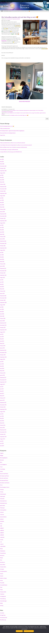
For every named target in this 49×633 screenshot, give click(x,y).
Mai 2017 (2, 391)
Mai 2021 (2, 284)
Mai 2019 (2, 338)
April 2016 (2, 420)
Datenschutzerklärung (28, 631)
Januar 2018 (2, 375)
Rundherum (2, 562)
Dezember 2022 (3, 241)
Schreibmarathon (3, 571)
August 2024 (2, 195)
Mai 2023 (2, 229)
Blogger (1, 455)
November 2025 (3, 166)
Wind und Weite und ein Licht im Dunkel (7, 147)
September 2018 (3, 357)
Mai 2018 (2, 366)
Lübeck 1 (2, 544)
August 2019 (2, 332)
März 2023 (2, 234)
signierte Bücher (43, 112)
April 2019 (2, 341)
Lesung (32, 112)
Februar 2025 (2, 184)
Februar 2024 (2, 209)
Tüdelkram (2, 594)
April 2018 (2, 368)
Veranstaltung (4, 111)
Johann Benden (26, 112)
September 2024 (3, 193)
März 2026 (2, 163)
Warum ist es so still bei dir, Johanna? (18, 142)
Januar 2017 (2, 400)
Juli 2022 (1, 252)
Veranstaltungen (10, 111)
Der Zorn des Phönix (4, 478)
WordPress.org (3, 619)
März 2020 (2, 316)
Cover (1, 466)
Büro (1, 462)
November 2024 (3, 188)
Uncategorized (3, 596)
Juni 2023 (2, 227)
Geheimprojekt (3, 494)
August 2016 (2, 411)
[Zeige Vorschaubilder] (24, 101)
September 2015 (3, 436)
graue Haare (2, 505)
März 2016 (2, 423)
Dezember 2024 (3, 186)
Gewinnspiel (2, 496)
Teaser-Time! (2, 135)
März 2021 (2, 288)
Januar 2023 (2, 238)
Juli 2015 (1, 441)
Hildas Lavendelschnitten (5, 128)
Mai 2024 (2, 202)
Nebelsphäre (2, 551)
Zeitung (1, 605)
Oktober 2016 (2, 407)
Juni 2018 (2, 363)
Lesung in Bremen (3, 151)
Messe (1, 548)
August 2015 (2, 438)
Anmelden (2, 613)
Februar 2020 (2, 318)
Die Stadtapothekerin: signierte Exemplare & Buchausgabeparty (12, 130)
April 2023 (2, 232)
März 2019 (2, 343)
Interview (2, 514)
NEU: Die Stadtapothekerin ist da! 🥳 (7, 126)
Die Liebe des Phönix (4, 480)
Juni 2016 (2, 416)
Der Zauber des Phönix (4, 475)
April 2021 (2, 286)
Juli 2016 (1, 413)
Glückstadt (21, 110)
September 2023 (3, 220)
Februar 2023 (2, 236)
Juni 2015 (2, 443)
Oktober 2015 (2, 434)
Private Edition (40, 110)
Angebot (2, 453)
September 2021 (3, 275)
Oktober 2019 (2, 327)
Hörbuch (2, 512)
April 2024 (2, 204)
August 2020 (2, 304)
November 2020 (3, 298)
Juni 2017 (2, 388)
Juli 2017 (1, 386)
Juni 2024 (2, 200)
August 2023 (2, 223)
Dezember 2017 (3, 377)
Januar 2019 (2, 348)
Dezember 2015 (3, 429)
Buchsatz (2, 460)
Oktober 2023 (2, 218)
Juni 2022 (2, 254)
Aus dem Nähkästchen (10, 112)
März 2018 (2, 370)
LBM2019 (2, 532)
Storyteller (2, 582)
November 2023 (3, 216)
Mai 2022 (2, 257)
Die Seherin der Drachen (4, 482)
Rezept (1, 557)
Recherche (2, 555)
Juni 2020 (2, 309)
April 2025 (2, 179)
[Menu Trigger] (45, 2)
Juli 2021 (1, 279)
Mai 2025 (2, 177)
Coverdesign (2, 469)
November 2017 (3, 379)
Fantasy (1, 491)
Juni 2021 (2, 282)
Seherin (1, 573)
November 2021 (3, 270)
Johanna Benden (17, 18)
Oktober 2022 (2, 245)
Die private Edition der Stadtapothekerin (8, 133)
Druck (1, 485)
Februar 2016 (2, 425)
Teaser (1, 589)
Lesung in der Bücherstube (22, 147)
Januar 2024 (2, 211)
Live (1, 541)
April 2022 (2, 259)
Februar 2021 (2, 291)
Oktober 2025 (2, 168)
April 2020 (2, 313)
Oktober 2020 (2, 300)
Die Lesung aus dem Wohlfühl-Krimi (15, 151)
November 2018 (3, 352)
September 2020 (3, 302)
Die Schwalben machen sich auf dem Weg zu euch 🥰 (18, 115)
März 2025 (2, 182)
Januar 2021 (2, 293)
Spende (1, 576)
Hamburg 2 (2, 507)
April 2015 (2, 445)
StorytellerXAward (3, 585)
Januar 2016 (2, 427)
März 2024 (2, 207)
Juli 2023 (1, 225)
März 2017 (2, 395)
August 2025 (2, 173)
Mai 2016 (2, 418)
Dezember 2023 (3, 213)
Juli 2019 (1, 334)
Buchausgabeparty (3, 457)
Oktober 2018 (2, 354)
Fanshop (2, 489)
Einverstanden (19, 631)
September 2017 (3, 382)
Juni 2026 (2, 159)
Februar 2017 (2, 398)
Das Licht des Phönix (4, 473)
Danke (1, 471)
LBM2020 (2, 535)
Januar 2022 (2, 266)
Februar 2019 (2, 345)
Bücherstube (4, 40)
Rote (1, 560)
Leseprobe (2, 537)
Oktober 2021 (2, 272)
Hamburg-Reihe (3, 510)
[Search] (47, 119)
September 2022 (3, 248)
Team (1, 587)
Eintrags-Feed (2, 615)
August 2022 (2, 250)
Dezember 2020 (3, 295)
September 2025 (3, 170)
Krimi (37, 110)
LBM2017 (2, 528)
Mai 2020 (2, 311)
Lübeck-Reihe (2, 546)
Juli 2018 (1, 361)
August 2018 (2, 359)
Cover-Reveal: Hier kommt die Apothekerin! (8, 145)
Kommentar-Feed (3, 617)
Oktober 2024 (2, 191)
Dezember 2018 (3, 350)
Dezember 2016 (3, 402)
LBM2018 (2, 530)
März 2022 (2, 261)
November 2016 (3, 404)
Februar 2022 (2, 263)
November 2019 (3, 325)
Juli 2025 (1, 175)
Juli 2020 (1, 307)
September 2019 (3, 329)
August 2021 (2, 277)
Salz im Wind (2, 564)
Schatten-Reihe (3, 566)
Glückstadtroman (3, 503)
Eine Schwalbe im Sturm (14, 110)
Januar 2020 (2, 320)
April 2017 (2, 393)
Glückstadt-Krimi (26, 110)
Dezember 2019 (3, 323)
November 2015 (3, 432)
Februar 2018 (2, 373)
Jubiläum (2, 519)
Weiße (1, 603)
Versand (3, 114)
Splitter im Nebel (3, 578)
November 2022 (3, 243)
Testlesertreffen (3, 591)
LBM (1, 525)
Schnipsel (2, 569)
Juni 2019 (2, 336)
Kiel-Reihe (2, 521)
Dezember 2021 (3, 268)
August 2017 (2, 384)
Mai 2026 (2, 161)
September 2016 (3, 409)
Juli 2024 (1, 198)
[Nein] (47, 629)
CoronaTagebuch (3, 464)
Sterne (1, 580)
